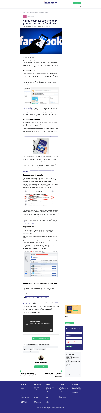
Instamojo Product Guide (76, 385)
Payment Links (36, 387)
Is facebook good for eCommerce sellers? (31, 351)
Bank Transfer (48, 388)
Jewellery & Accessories (25, 403)
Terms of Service (49, 410)
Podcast (35, 401)
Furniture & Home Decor (25, 400)
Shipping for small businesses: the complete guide (72, 370)
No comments (40, 26)
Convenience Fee (49, 389)
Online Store (23, 384)
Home (24, 12)
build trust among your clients (30, 221)
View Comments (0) (40, 366)
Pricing (60, 396)
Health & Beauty (24, 402)
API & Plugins (61, 385)
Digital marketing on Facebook (32, 344)
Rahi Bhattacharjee (27, 26)
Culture (47, 398)
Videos (35, 400)
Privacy (55, 410)
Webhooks (61, 389)
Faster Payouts (36, 391)
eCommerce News (75, 391)
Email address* (68, 335)
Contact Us (48, 402)
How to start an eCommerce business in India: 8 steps (72, 358)
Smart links (35, 388)
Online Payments (37, 384)
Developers (61, 384)
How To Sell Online (75, 392)
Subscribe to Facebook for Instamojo (41, 338)
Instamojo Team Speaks (76, 387)
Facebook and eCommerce (44, 344)
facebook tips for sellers (28, 349)
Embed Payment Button (38, 389)
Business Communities (38, 402)
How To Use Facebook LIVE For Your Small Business (37, 297)
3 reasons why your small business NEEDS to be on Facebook (39, 299)
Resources (36, 395)
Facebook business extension (42, 346)
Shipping (22, 388)
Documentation (61, 387)
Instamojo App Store (50, 387)
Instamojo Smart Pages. (30, 223)
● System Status (62, 400)
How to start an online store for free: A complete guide (73, 362)
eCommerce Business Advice (76, 388)
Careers (47, 401)
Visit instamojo (77, 3)
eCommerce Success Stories (76, 389)
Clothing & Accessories (25, 397)
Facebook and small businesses (29, 346)
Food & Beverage (24, 401)
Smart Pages (36, 385)
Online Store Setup (24, 385)
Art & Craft (23, 398)
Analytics (22, 389)
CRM (22, 391)
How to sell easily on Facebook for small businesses (37, 296)
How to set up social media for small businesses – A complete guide (72, 366)
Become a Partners (62, 397)
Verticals (23, 395)
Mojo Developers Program (63, 388)
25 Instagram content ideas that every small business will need (73, 375)
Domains (22, 387)
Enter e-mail (68, 316)
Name (67, 330)
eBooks (35, 398)
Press (47, 400)
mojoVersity (36, 397)
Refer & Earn (61, 398)
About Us (47, 397)
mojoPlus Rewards (49, 391)
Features (48, 384)
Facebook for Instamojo (53, 346)
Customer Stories (37, 403)
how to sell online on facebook (40, 349)
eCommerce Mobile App (50, 385)
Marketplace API (62, 391)
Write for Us (59, 410)
